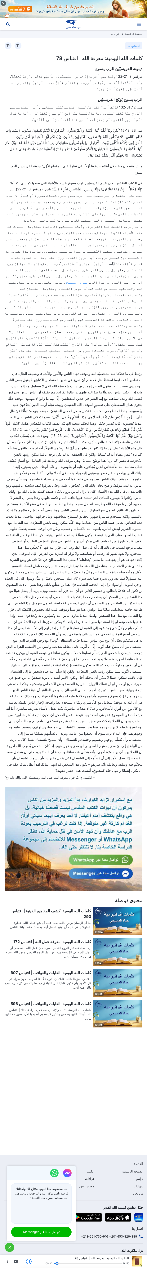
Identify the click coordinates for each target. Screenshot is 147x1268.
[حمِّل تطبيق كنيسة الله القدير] (138, 1217)
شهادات (138, 1186)
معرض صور (86, 1186)
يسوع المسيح (77, 282)
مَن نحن (138, 1193)
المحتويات (134, 46)
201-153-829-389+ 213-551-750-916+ (109, 1236)
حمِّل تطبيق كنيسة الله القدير (123, 1207)
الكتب (90, 1171)
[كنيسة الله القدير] (73, 24)
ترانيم (139, 1179)
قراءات (115, 33)
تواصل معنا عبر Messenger (41, 1232)
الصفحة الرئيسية (134, 33)
